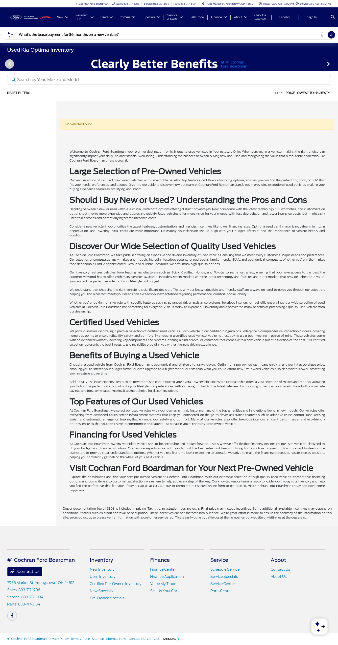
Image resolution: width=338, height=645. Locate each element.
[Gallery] (169, 64)
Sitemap (98, 639)
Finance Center (163, 569)
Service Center (222, 584)
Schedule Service (225, 569)
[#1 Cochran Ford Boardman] (29, 17)
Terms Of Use (80, 639)
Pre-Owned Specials (107, 598)
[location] (203, 3)
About (278, 560)
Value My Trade (163, 584)
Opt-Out (153, 639)
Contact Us (27, 571)
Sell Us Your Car (163, 591)
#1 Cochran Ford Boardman (27, 639)
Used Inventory (102, 577)
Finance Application (167, 577)
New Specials (101, 591)
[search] (333, 17)
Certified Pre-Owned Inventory (115, 584)
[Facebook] (12, 616)
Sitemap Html (116, 639)
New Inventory (102, 569)
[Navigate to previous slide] (3, 63)
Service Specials (224, 577)
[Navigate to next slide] (334, 63)
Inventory (101, 560)
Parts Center (221, 591)
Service (219, 560)
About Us (279, 577)
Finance (160, 560)
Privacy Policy (58, 639)
